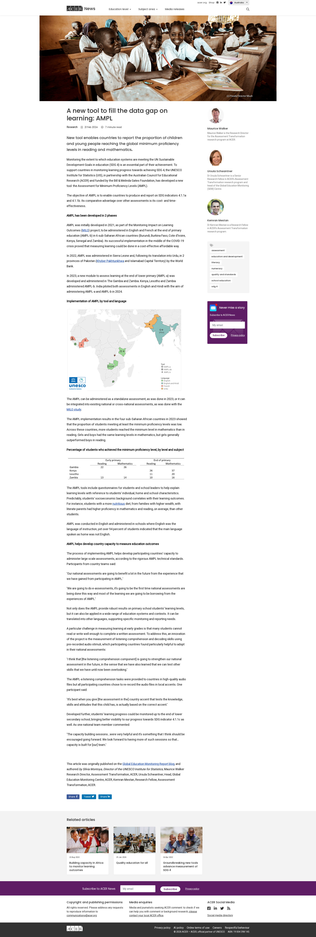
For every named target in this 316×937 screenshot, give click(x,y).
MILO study (74, 409)
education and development (227, 256)
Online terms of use (198, 927)
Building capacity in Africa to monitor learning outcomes (86, 866)
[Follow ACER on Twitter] (225, 2)
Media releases (176, 9)
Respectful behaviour (237, 927)
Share (72, 796)
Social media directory (220, 915)
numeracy (217, 268)
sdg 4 (214, 286)
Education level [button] (119, 9)
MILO (85, 230)
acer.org (202, 2)
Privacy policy (238, 335)
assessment (218, 250)
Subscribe (218, 335)
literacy (215, 262)
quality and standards (223, 274)
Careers (217, 927)
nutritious (118, 503)
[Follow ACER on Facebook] (217, 2)
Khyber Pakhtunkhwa (110, 261)
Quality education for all (132, 863)
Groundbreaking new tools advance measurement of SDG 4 (180, 866)
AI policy (179, 927)
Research (72, 127)
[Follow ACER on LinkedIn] (221, 2)
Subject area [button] (147, 9)
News (89, 9)
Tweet (87, 796)
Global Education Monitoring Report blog (148, 764)
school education (221, 280)
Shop (211, 2)
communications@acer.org (82, 915)
